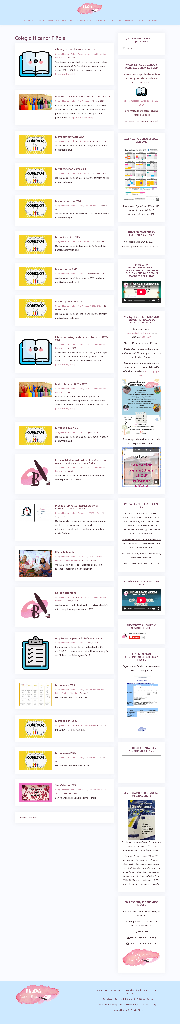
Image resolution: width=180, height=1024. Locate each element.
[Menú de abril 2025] (35, 728)
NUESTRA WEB (29, 21)
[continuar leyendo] (65, 74)
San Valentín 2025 (65, 785)
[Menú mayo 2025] (35, 694)
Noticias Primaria (62, 560)
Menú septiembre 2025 (68, 301)
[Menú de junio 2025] (35, 435)
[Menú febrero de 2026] (35, 208)
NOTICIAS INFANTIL (64, 21)
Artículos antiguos (28, 817)
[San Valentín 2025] (35, 792)
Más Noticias (83, 101)
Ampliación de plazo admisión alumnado (78, 638)
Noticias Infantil (91, 54)
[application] (141, 292)
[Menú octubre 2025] (35, 276)
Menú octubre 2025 (66, 269)
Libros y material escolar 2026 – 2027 (76, 49)
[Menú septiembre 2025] (35, 308)
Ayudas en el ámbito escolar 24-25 (141, 563)
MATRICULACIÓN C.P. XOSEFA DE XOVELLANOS (82, 96)
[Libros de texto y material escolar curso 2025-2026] (35, 351)
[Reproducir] (125, 300)
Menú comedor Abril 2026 (69, 136)
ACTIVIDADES (101, 21)
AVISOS (42, 21)
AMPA (50, 21)
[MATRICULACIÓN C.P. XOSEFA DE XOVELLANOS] (35, 101)
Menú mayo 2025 (65, 685)
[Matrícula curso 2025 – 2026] (35, 389)
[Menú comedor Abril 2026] (35, 143)
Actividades (82, 513)
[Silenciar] (153, 300)
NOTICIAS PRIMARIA (84, 21)
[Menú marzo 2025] (35, 760)
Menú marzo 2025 (65, 753)
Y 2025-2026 (95, 306)
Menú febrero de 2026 (68, 201)
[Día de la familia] (35, 563)
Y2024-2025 (94, 513)
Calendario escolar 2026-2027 (138, 241)
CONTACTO (152, 21)
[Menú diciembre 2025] (35, 244)
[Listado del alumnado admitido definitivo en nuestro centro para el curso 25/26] (35, 474)
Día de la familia (64, 552)
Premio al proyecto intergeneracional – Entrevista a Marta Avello (77, 507)
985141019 (145, 337)
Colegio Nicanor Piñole (65, 54)
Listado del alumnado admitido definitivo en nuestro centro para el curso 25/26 (81, 462)
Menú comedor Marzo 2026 (70, 168)
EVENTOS (140, 21)
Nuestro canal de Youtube (143, 943)
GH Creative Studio (136, 1010)
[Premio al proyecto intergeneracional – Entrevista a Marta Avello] (35, 512)
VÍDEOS (113, 21)
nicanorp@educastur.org (143, 937)
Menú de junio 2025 (66, 427)
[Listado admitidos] (35, 606)
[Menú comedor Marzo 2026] (35, 176)
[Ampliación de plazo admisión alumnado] (35, 652)
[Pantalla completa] (157, 300)
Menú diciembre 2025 (67, 237)
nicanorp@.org (138, 333)
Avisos (80, 54)
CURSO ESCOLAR (126, 21)
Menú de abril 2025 (66, 720)
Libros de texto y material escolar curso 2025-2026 (81, 339)
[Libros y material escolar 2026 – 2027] (35, 64)
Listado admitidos (65, 592)
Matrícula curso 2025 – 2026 (71, 384)
